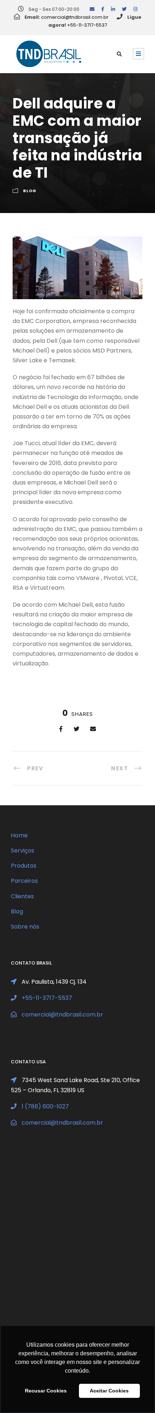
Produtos (23, 865)
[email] (92, 9)
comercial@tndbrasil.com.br (74, 17)
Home (19, 835)
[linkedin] (113, 9)
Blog (29, 191)
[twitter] (124, 9)
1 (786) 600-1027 (45, 1106)
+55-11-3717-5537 (87, 25)
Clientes (22, 896)
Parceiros (24, 881)
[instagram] (135, 9)
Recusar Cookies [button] (46, 1391)
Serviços (22, 850)
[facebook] (102, 9)
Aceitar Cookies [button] (109, 1391)
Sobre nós (25, 926)
